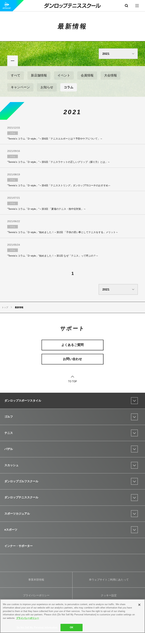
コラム (68, 87)
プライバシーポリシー (27, 618)
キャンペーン (20, 87)
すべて (15, 75)
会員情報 (87, 75)
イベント (63, 75)
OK (71, 627)
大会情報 (110, 75)
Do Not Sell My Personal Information (37, 627)
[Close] (139, 605)
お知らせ (46, 87)
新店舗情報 (39, 75)
